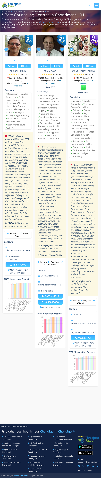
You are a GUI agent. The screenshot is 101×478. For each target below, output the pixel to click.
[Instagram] (88, 466)
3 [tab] (18, 60)
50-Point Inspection (48, 22)
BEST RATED (6, 11)
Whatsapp (78, 314)
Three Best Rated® (20, 476)
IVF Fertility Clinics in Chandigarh (37, 444)
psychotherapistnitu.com (82, 332)
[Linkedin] (97, 466)
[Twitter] (83, 466)
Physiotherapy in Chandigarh (60, 450)
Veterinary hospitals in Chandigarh (63, 457)
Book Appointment (49, 275)
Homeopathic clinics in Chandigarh (37, 450)
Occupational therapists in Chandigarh (62, 438)
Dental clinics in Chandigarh (9, 457)
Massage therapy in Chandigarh (36, 457)
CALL (12, 66)
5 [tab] (86, 60)
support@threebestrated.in (88, 462)
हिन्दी (48, 11)
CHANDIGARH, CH (19, 11)
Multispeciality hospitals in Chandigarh (37, 463)
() (24, 74)
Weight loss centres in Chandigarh (63, 463)
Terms (90, 470)
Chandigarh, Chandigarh (57, 431)
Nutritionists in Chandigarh (34, 470)
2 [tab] (16, 60)
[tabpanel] (18, 50)
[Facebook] (79, 466)
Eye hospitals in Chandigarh (35, 438)
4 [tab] (20, 60)
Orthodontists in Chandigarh (60, 444)
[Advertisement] (50, 406)
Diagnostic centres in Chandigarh (11, 463)
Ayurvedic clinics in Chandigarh (10, 450)
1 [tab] (14, 60)
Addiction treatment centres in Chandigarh (11, 444)
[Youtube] (93, 466)
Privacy (81, 470)
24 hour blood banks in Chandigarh (12, 438)
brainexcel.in (47, 291)
